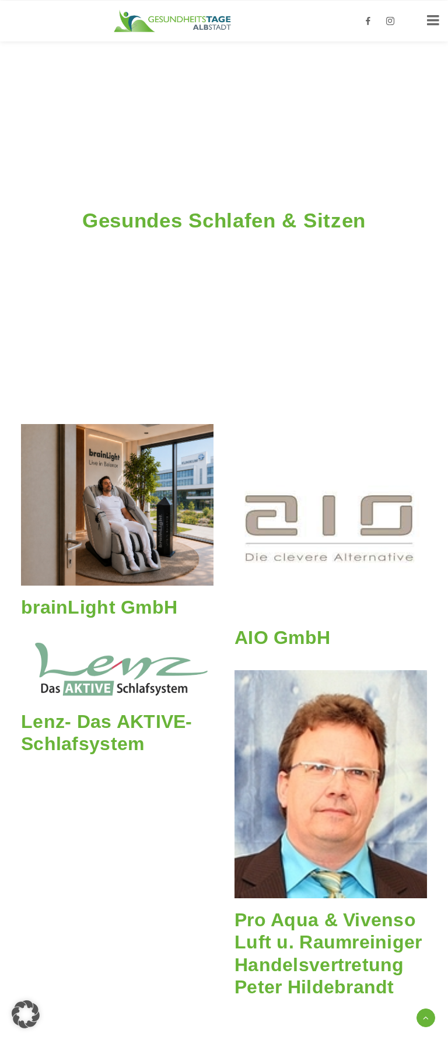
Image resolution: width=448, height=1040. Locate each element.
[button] (117, 505)
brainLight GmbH (99, 607)
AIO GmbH (282, 637)
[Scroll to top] (425, 1017)
